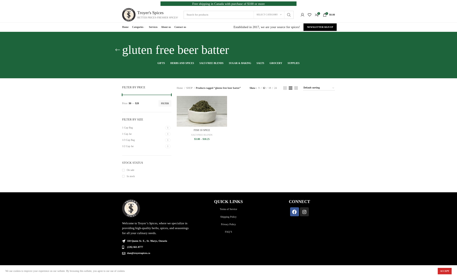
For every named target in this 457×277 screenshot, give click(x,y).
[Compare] (224, 102)
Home (180, 88)
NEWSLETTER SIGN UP (320, 27)
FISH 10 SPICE (202, 130)
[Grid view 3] (290, 88)
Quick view (224, 110)
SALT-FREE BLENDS (201, 134)
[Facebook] (294, 211)
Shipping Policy (228, 217)
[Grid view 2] (285, 88)
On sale (130, 170)
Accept (444, 271)
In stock (130, 176)
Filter (165, 103)
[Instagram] (304, 211)
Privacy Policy (228, 224)
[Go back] (117, 49)
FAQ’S (228, 232)
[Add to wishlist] (224, 118)
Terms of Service (228, 209)
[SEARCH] (288, 15)
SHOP (189, 88)
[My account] (302, 14)
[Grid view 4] (296, 88)
